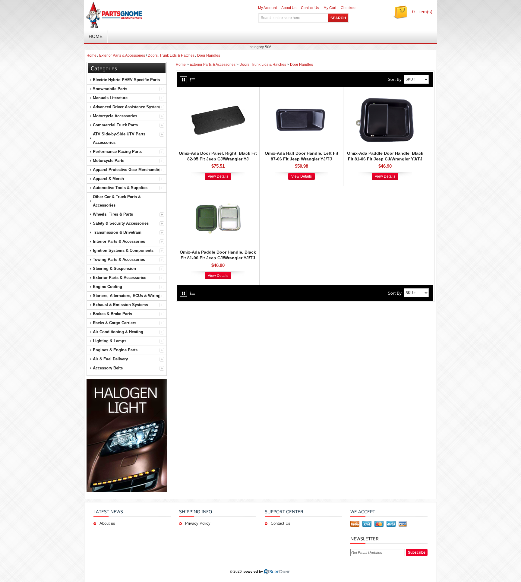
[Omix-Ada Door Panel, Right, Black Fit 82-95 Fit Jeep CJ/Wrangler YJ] (218, 93)
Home (91, 55)
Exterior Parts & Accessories (122, 55)
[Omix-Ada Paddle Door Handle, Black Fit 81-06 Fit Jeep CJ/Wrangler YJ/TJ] (385, 93)
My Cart (330, 8)
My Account (267, 8)
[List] (192, 79)
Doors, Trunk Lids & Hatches (171, 55)
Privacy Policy (197, 523)
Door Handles (208, 55)
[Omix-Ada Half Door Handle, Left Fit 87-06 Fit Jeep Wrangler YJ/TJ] (301, 93)
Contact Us (310, 8)
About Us (288, 8)
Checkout (348, 8)
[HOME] (155, 15)
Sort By (395, 79)
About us (107, 523)
